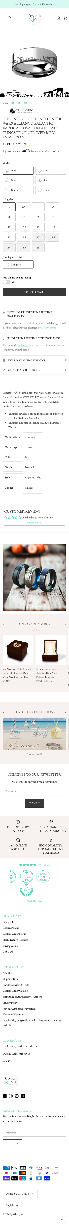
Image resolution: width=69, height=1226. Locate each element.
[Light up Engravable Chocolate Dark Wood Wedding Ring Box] (51, 650)
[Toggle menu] (3, 18)
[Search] (11, 18)
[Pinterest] (17, 1096)
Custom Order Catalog (15, 990)
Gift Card (8, 951)
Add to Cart (34, 292)
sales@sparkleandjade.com (24, 1046)
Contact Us (9, 922)
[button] (29, 606)
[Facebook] (5, 1096)
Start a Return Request (15, 940)
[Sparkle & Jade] (34, 18)
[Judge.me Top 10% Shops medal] (42, 889)
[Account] (58, 18)
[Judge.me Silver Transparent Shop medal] (42, 876)
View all (34, 629)
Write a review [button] (34, 522)
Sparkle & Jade (16, 1214)
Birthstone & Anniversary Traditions (22, 996)
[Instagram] (11, 1096)
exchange (23, 345)
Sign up (34, 803)
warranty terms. (47, 327)
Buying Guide (10, 946)
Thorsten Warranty (13, 1014)
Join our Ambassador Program (19, 1008)
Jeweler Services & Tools (16, 985)
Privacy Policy (10, 1002)
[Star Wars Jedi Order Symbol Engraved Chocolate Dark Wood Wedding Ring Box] (18, 650)
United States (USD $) (18, 1193)
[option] (34, 62)
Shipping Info (10, 979)
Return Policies (11, 928)
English (10, 1205)
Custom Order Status (14, 934)
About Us (8, 973)
